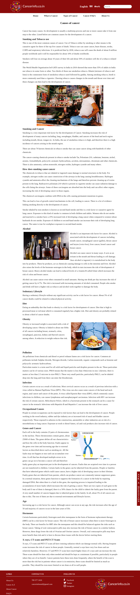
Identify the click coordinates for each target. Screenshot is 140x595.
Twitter (69, 583)
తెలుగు (97, 6)
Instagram (70, 586)
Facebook (70, 580)
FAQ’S (8, 593)
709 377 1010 (37, 580)
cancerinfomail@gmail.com (42, 584)
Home (35, 16)
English (84, 6)
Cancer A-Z (10, 585)
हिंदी (91, 6)
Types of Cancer (70, 16)
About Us (105, 16)
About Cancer (11, 589)
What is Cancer (51, 16)
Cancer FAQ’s (89, 16)
